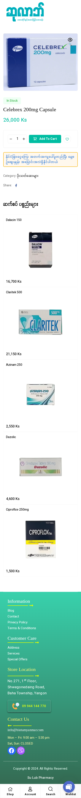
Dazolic (11, 437)
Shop (10, 794)
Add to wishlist (67, 139)
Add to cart (48, 139)
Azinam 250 (14, 365)
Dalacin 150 (14, 220)
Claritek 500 (14, 292)
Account (30, 794)
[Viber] (21, 750)
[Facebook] (12, 750)
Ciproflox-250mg (17, 509)
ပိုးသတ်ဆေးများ (27, 176)
